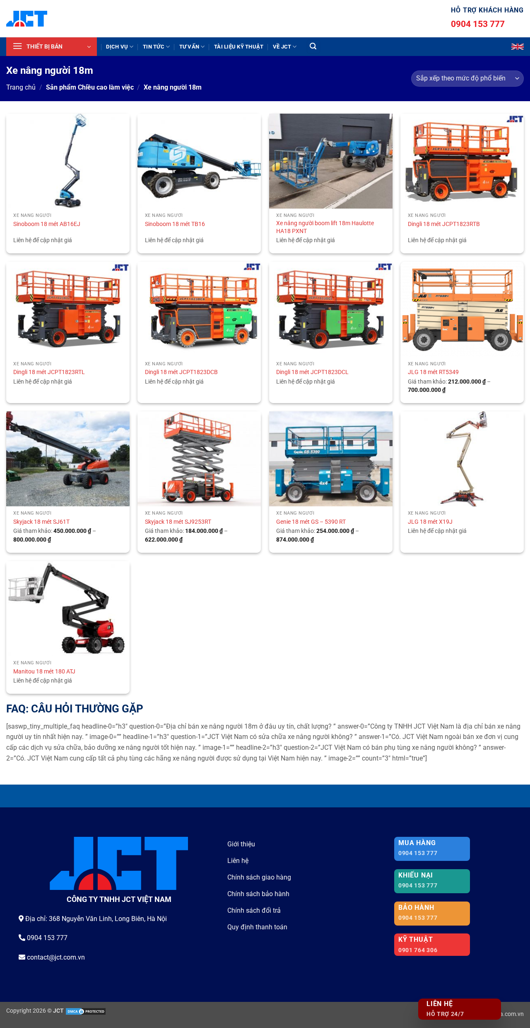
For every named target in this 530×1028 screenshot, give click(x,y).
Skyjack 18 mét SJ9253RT (178, 521)
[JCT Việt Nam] (26, 19)
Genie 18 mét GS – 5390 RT (311, 521)
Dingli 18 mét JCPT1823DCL (312, 372)
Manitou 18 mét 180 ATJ (44, 671)
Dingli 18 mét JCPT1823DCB (181, 372)
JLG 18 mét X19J (430, 521)
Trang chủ (21, 87)
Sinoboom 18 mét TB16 (175, 224)
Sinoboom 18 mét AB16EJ (46, 224)
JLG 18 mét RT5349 (433, 372)
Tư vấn (189, 47)
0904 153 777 (478, 24)
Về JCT (282, 47)
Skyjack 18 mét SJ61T (41, 521)
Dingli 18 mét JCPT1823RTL (49, 372)
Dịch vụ (117, 47)
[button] (51, 46)
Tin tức (153, 47)
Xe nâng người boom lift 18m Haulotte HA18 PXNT (325, 227)
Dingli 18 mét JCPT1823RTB (444, 224)
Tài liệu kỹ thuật (238, 47)
